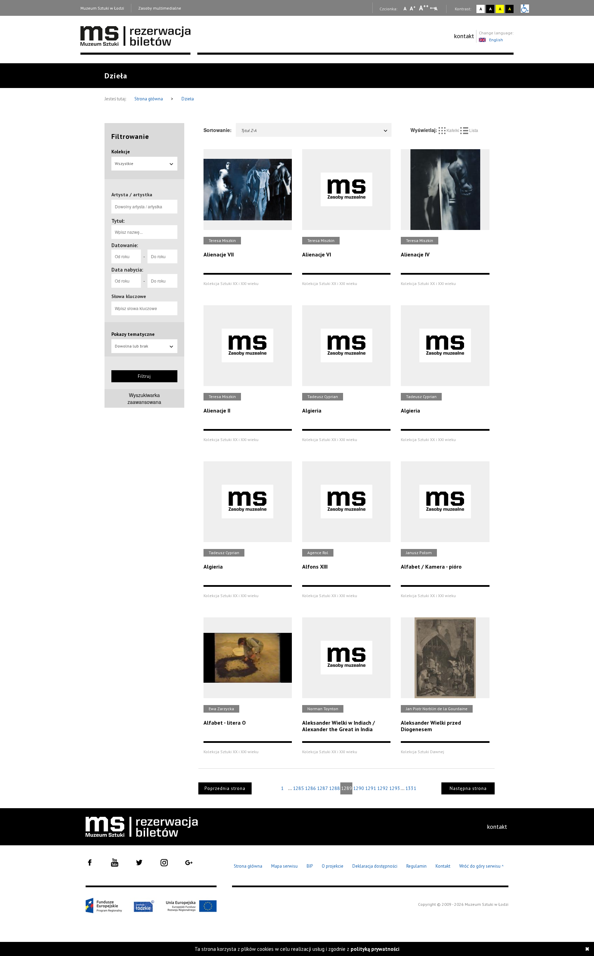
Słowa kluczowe (128, 296)
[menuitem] (464, 36)
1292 (382, 788)
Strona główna (149, 99)
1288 (334, 788)
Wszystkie (124, 163)
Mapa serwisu (284, 866)
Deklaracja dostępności (374, 866)
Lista (473, 130)
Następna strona (468, 788)
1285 (298, 788)
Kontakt (443, 866)
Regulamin (416, 866)
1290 (358, 788)
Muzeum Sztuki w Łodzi (102, 8)
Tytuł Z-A (248, 130)
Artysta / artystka (131, 194)
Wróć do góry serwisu (481, 866)
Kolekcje (120, 152)
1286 (310, 788)
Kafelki (453, 130)
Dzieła (188, 99)
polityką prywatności (375, 949)
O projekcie (332, 866)
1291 (370, 788)
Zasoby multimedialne (159, 8)
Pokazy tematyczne (133, 334)
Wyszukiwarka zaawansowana (144, 398)
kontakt (464, 36)
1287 (322, 788)
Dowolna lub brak (131, 346)
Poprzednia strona (225, 788)
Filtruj (144, 376)
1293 (394, 788)
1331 (410, 788)
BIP (310, 866)
